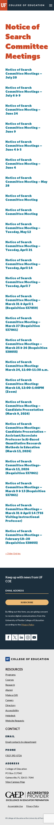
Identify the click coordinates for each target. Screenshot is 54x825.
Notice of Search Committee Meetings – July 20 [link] (23, 73)
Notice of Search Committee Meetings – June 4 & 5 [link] (23, 146)
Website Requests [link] (14, 720)
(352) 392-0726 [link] (13, 755)
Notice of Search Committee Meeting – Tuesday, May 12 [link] (22, 228)
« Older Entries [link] (13, 553)
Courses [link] (9, 679)
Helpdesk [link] (10, 715)
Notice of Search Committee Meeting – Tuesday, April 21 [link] (22, 246)
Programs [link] (10, 674)
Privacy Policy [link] (27, 624)
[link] (26, 5)
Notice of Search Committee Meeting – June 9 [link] (22, 128)
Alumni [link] (9, 689)
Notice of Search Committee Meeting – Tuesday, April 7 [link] (22, 282)
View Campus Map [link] (15, 781)
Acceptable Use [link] (15, 806)
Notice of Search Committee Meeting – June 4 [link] (22, 164)
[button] (50, 5)
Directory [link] (10, 705)
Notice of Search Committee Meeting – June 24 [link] (22, 110)
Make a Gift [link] (11, 695)
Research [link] (10, 684)
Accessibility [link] (12, 710)
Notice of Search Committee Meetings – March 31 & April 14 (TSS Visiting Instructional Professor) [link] (24, 513)
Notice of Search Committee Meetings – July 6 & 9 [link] (23, 92)
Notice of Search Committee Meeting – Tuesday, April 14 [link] (22, 264)
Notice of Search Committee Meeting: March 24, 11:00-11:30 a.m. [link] (26, 366)
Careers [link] (9, 700)
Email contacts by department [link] (20, 741)
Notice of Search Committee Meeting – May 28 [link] (26, 182)
